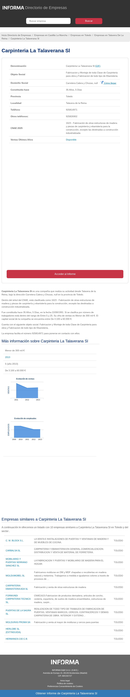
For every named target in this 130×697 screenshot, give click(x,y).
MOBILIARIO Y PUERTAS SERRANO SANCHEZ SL (16, 562)
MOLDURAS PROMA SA (18, 622)
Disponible (71, 139)
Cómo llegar (109, 83)
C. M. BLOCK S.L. (15, 540)
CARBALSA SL (13, 550)
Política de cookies (65, 683)
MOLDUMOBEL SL (15, 575)
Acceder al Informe (65, 274)
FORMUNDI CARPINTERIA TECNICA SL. (18, 598)
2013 (7, 357)
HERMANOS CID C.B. (17, 639)
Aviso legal (65, 681)
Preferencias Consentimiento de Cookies (65, 686)
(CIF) (97, 66)
